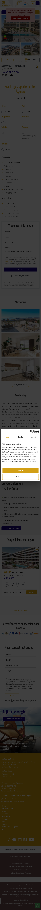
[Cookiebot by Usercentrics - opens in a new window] (30, 431)
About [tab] (33, 437)
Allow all (20, 470)
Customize (19, 477)
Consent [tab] (7, 437)
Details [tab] (20, 437)
